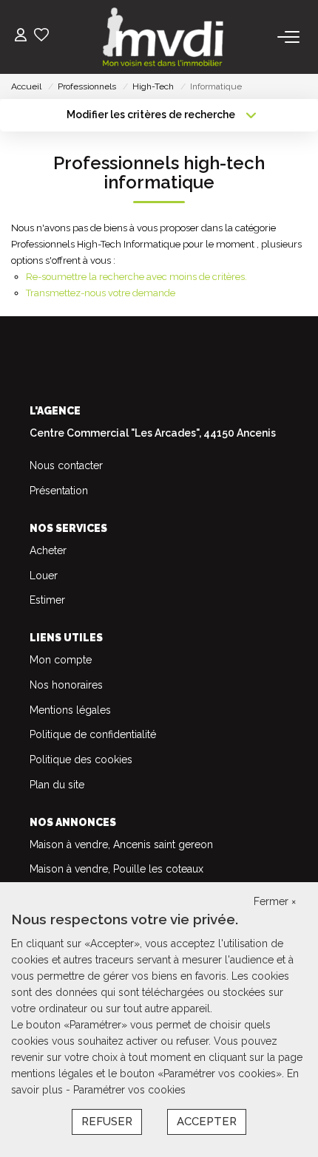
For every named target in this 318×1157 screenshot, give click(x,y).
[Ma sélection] (41, 37)
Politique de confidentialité (93, 734)
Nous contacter (66, 465)
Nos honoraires (66, 685)
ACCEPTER (207, 1121)
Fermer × (275, 901)
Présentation (59, 490)
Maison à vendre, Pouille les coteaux (116, 869)
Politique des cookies (81, 759)
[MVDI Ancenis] (163, 36)
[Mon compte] (21, 37)
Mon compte (61, 660)
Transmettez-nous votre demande (100, 292)
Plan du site (57, 785)
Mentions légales (70, 710)
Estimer (47, 600)
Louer (44, 575)
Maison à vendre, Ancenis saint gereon (121, 844)
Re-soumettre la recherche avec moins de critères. (136, 276)
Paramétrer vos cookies (129, 1090)
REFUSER (106, 1121)
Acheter (48, 550)
